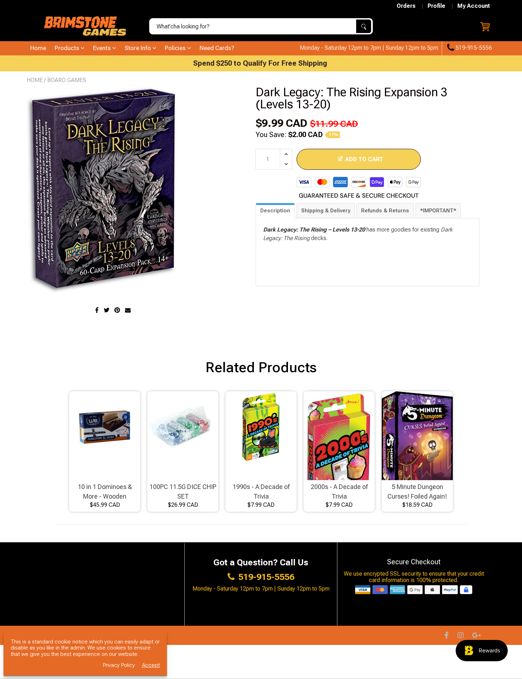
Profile (436, 6)
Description (275, 210)
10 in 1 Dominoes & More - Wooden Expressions (105, 492)
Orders (406, 6)
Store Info (138, 47)
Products (68, 47)
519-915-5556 (473, 48)
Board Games (66, 80)
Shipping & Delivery (325, 210)
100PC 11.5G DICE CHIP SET (182, 491)
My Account (473, 6)
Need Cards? (217, 47)
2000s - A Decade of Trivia (339, 491)
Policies (176, 47)
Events (102, 47)
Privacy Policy (119, 665)
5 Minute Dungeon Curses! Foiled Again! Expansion (417, 492)
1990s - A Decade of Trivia (261, 491)
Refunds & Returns (385, 210)
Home (38, 47)
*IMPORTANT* (438, 210)
